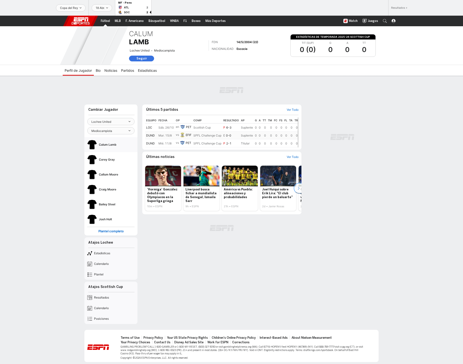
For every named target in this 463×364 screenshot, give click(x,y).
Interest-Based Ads (274, 337)
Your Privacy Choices (135, 342)
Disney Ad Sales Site (189, 342)
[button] (385, 21)
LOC (149, 127)
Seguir (141, 58)
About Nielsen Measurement (312, 337)
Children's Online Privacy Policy (234, 337)
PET (188, 127)
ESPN (80, 21)
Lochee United (140, 50)
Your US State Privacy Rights (187, 337)
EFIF (188, 135)
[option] (163, 188)
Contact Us (162, 342)
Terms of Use (130, 337)
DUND (150, 135)
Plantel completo (111, 231)
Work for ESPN (217, 342)
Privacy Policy (153, 337)
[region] (222, 132)
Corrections (241, 342)
